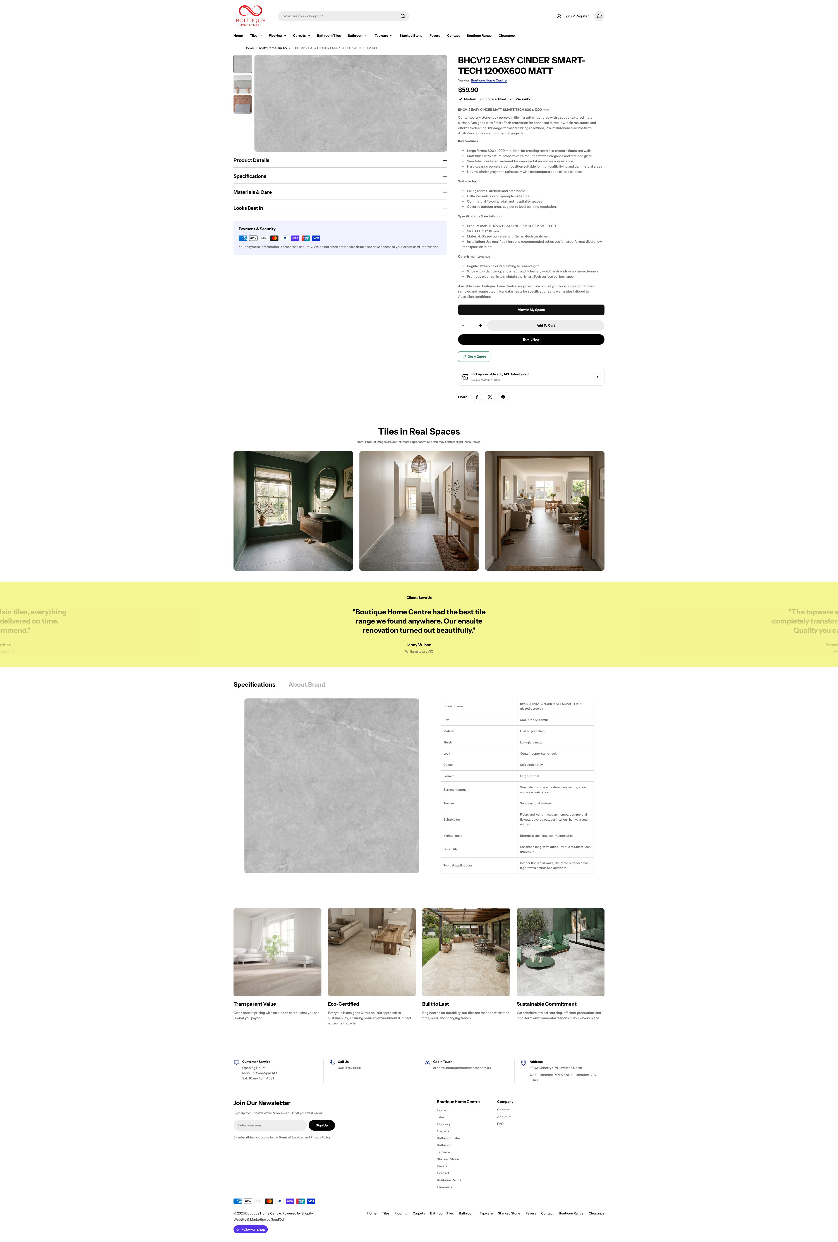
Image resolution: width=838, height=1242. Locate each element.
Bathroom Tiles (442, 1213)
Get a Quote (477, 357)
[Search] (402, 16)
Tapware (486, 1213)
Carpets (419, 1213)
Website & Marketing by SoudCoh (259, 1219)
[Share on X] (490, 397)
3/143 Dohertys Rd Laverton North (556, 1068)
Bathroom (466, 1213)
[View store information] (597, 376)
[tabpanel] (419, 785)
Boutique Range (571, 1213)
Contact (547, 1213)
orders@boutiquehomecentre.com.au (462, 1068)
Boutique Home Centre (489, 80)
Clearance (596, 1213)
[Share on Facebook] (477, 397)
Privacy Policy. (321, 1137)
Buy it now (531, 339)
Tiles (385, 1213)
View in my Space (531, 310)
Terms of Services (291, 1137)
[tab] (254, 685)
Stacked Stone (509, 1213)
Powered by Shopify (297, 1213)
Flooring (401, 1213)
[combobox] (343, 16)
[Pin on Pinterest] (503, 397)
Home (249, 48)
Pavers (530, 1213)
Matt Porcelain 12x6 (274, 48)
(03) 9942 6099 (349, 1068)
